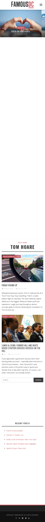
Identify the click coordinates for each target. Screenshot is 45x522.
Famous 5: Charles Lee (14, 435)
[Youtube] (28, 518)
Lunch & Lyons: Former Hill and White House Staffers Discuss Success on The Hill (21, 348)
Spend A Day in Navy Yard (16, 448)
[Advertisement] (21, 402)
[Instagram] (22, 518)
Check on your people (20, 31)
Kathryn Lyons (8, 288)
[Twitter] (25, 518)
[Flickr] (19, 518)
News (18, 256)
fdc (5, 354)
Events (5, 317)
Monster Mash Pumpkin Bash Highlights (21, 444)
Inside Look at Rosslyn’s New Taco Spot (21, 439)
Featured (21, 28)
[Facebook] (16, 518)
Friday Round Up (9, 256)
